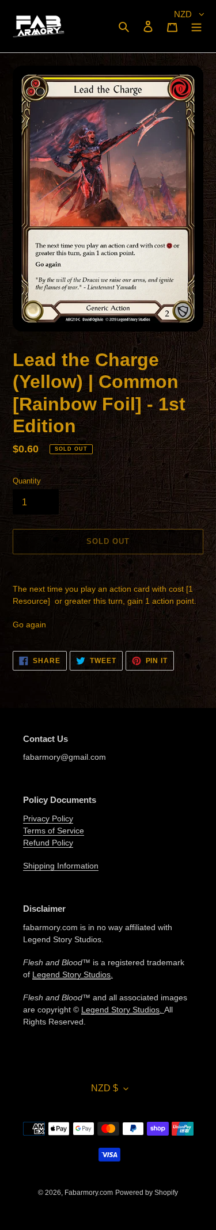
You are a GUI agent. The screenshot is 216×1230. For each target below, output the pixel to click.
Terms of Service (53, 830)
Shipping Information (60, 865)
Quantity (27, 481)
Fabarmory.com (89, 1193)
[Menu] (196, 26)
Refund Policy (48, 842)
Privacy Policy (48, 818)
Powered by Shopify (146, 1193)
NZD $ (104, 1088)
